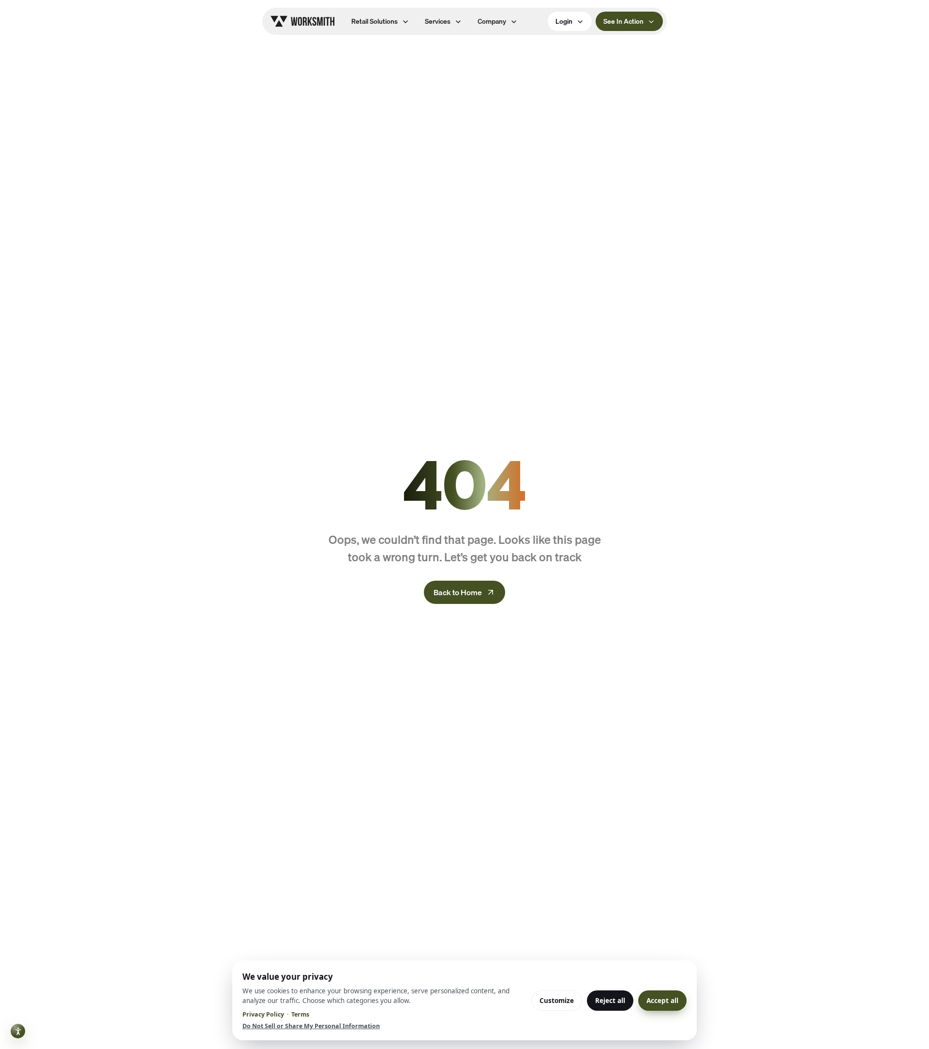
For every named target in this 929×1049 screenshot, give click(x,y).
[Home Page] (302, 21)
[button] (380, 21)
